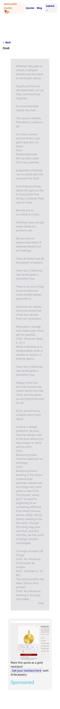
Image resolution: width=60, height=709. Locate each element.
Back (8, 42)
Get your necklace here (27, 670)
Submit (50, 8)
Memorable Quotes (10, 6)
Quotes (30, 8)
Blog (39, 8)
